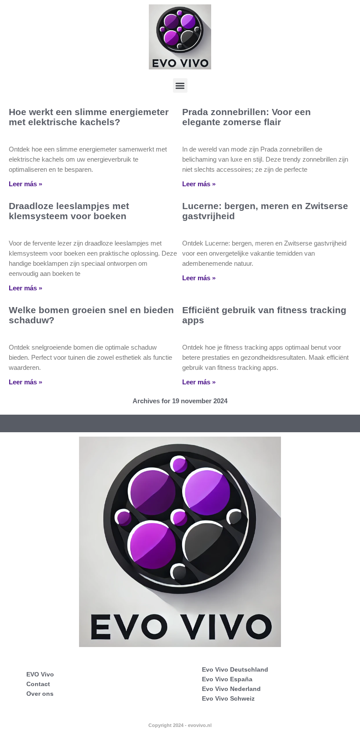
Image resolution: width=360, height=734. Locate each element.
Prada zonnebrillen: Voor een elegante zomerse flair (246, 117)
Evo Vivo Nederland (231, 688)
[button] (180, 85)
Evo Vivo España (227, 679)
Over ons (40, 693)
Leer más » (25, 184)
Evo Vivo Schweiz (228, 698)
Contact (38, 683)
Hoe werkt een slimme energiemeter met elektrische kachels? (89, 117)
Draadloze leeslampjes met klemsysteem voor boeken (69, 211)
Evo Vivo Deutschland (235, 669)
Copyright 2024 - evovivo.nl (180, 725)
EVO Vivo (40, 674)
